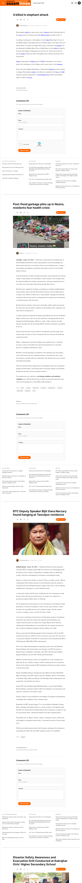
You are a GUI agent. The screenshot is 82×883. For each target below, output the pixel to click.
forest (57, 72)
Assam (39, 75)
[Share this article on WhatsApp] (17, 19)
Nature (18, 61)
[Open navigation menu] (3, 3)
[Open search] (75, 3)
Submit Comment (24, 150)
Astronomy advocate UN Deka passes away (12, 163)
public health (20, 390)
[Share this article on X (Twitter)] (24, 19)
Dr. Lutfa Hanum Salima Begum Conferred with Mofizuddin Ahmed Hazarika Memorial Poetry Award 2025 (40, 169)
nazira (22, 388)
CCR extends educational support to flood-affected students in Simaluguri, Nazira (13, 482)
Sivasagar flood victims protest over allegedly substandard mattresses (66, 181)
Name (19, 113)
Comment (20, 129)
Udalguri (46, 32)
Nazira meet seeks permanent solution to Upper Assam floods (12, 487)
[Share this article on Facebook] (21, 19)
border (47, 35)
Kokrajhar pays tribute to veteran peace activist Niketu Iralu (12, 828)
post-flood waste (51, 388)
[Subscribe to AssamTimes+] (79, 3)
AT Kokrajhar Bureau (24, 560)
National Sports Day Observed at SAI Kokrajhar (40, 163)
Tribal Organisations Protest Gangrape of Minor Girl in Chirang (14, 833)
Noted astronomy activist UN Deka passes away (13, 167)
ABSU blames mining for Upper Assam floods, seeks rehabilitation (14, 817)
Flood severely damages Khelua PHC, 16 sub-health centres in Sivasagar (14, 492)
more (20, 35)
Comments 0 (62, 19)
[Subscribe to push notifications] (72, 3)
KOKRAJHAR (21, 567)
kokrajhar (23, 737)
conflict (27, 32)
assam (34, 390)
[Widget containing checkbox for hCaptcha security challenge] (30, 144)
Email (22, 121)
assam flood (43, 388)
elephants (59, 45)
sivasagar (28, 388)
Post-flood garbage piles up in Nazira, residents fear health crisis (67, 164)
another (23, 54)
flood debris (27, 390)
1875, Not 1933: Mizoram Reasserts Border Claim (40, 179)
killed (47, 40)
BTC (43, 61)
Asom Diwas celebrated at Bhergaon (10, 178)
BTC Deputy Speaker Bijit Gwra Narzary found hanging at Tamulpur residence (66, 169)
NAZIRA (19, 260)
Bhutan (43, 35)
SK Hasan (22, 253)
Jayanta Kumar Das (24, 25)
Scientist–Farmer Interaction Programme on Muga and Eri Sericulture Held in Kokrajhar (13, 822)
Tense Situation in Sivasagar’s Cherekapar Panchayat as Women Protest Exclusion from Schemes (41, 183)
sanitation (60, 388)
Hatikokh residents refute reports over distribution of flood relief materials (68, 186)
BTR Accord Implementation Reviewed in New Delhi (13, 838)
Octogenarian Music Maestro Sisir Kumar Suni (12, 174)
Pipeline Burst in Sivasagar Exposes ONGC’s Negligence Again (39, 174)
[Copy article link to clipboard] (27, 19)
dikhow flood (35, 388)
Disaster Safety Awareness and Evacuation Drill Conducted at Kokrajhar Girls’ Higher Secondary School (67, 175)
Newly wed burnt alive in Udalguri (10, 171)
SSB (63, 72)
